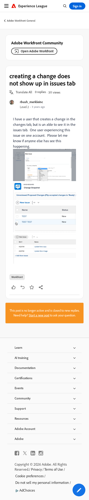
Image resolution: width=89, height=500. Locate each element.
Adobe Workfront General (21, 20)
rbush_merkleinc (31, 102)
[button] (24, 92)
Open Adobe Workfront (37, 51)
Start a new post (39, 315)
